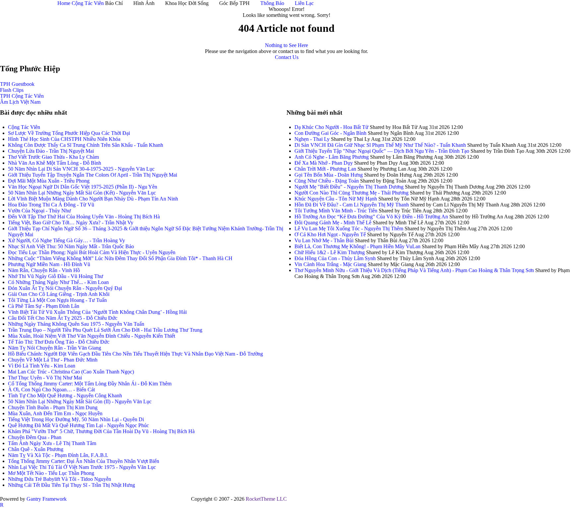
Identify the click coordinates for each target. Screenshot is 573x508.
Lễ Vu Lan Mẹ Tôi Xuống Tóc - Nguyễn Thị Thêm (348, 228)
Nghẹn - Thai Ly (312, 139)
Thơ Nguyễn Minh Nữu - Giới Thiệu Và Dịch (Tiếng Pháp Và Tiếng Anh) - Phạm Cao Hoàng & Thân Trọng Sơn (414, 270)
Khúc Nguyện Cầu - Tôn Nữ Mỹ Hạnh (335, 198)
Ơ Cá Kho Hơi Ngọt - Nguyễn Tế (330, 234)
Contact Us (286, 57)
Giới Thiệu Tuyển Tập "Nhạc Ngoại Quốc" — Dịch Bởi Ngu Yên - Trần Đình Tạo (381, 151)
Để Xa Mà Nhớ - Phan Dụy (323, 163)
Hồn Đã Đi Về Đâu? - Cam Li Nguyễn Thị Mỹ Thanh (352, 204)
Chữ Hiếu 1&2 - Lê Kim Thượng (329, 252)
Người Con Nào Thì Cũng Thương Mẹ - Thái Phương (352, 193)
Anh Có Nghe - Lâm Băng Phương (331, 157)
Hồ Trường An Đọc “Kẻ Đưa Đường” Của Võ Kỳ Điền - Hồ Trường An (371, 216)
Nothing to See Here (286, 45)
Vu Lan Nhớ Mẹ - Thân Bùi (323, 240)
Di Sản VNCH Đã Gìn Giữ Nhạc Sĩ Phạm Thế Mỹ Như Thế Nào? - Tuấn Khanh (380, 145)
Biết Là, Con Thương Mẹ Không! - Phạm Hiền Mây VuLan (357, 246)
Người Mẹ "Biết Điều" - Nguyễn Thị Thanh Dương (349, 187)
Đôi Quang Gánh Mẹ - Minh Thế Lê (332, 222)
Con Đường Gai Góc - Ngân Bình (330, 133)
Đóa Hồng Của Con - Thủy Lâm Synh (335, 258)
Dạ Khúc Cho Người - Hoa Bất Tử (331, 127)
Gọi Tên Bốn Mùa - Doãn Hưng (328, 175)
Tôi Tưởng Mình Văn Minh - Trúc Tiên (335, 210)
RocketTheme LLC (266, 499)
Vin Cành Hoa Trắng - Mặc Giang (330, 264)
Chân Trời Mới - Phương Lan (325, 169)
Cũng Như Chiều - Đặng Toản (326, 181)
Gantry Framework (47, 499)
